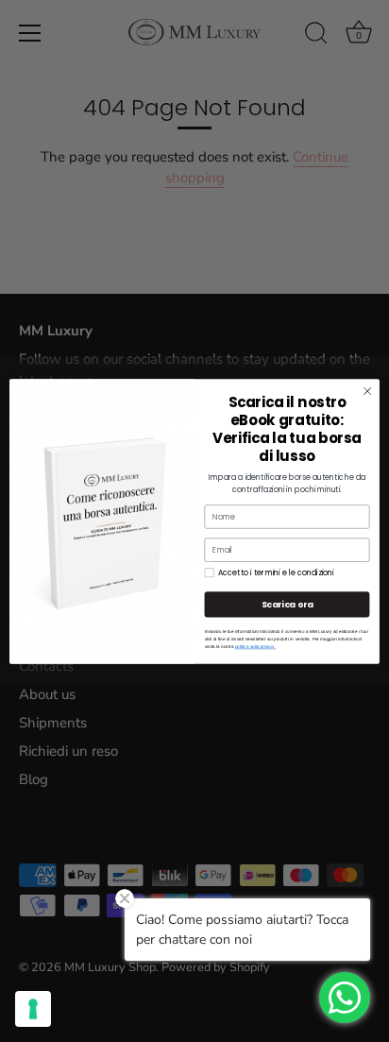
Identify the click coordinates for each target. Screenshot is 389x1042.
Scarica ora (287, 604)
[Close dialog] (367, 391)
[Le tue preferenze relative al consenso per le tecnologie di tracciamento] (33, 1009)
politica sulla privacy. (255, 646)
